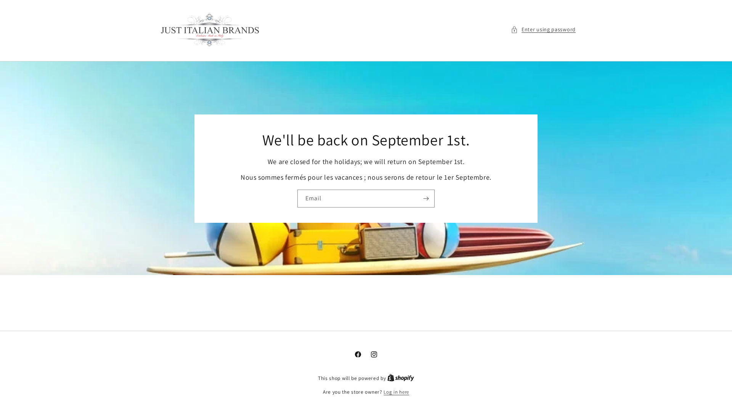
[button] (543, 29)
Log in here (396, 392)
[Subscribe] (425, 198)
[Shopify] (400, 378)
